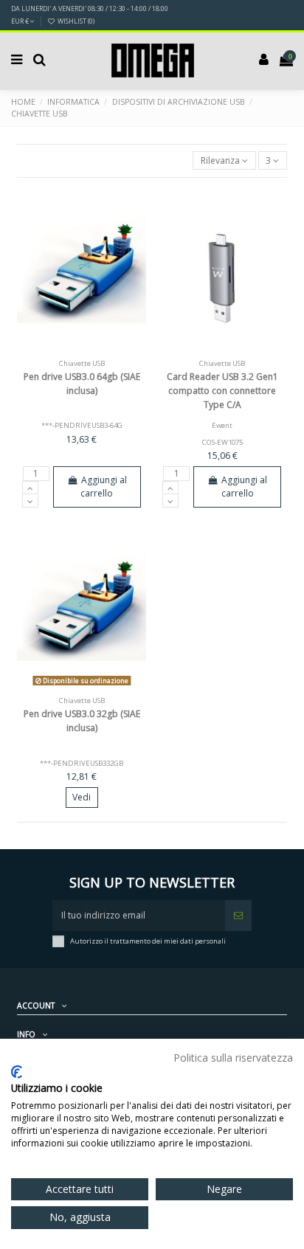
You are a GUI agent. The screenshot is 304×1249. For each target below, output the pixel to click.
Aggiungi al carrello (103, 486)
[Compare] (82, 349)
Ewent (222, 425)
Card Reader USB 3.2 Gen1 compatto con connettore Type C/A (222, 390)
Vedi (81, 797)
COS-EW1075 (222, 442)
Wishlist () (75, 21)
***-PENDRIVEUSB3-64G (81, 425)
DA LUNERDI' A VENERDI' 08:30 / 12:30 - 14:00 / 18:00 (89, 8)
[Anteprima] (99, 349)
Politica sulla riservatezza (233, 1058)
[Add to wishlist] (64, 349)
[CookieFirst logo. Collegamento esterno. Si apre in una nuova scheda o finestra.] (16, 1072)
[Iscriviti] (238, 915)
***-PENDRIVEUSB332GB (81, 763)
